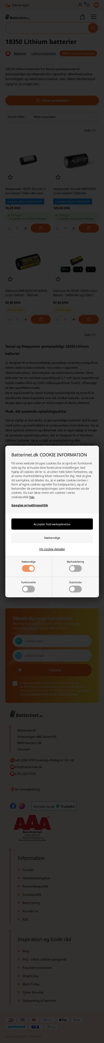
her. (32, 497)
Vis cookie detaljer (52, 549)
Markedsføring (75, 561)
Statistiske (75, 582)
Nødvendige (29, 561)
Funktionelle (28, 582)
